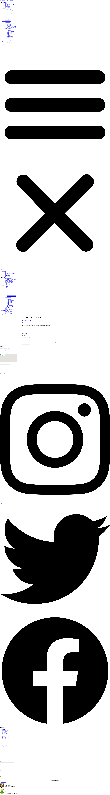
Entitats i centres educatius (9, 13)
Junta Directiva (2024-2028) (10, 4)
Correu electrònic (25, 337)
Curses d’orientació (10, 31)
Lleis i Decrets (7, 7)
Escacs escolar (9, 33)
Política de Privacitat (6, 745)
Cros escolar (9, 30)
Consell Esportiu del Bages (5, 348)
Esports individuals (8, 28)
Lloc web (24, 339)
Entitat (6, 3)
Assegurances (7, 38)
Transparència (7, 6)
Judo (8, 34)
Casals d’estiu (7, 17)
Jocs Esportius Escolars (6, 21)
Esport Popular (5, 41)
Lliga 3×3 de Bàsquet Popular (10, 43)
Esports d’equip (7, 22)
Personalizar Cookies (6, 748)
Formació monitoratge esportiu (12, 10)
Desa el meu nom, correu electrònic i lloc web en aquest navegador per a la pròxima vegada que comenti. (43, 342)
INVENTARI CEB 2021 (27, 320)
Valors (6, 39)
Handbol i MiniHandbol (11, 26)
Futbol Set (9, 25)
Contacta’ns (4, 755)
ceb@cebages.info (6, 373)
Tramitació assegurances (9, 12)
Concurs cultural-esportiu (9, 40)
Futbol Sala (9, 24)
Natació (8, 35)
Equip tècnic (7, 5)
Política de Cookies (5, 747)
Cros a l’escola (7, 20)
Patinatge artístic (10, 36)
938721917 (5, 371)
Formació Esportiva (8, 9)
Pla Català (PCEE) (8, 15)
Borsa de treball (5, 45)
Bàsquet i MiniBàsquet (11, 23)
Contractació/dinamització (9, 11)
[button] (55, 158)
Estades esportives (8, 19)
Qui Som (4, 2)
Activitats (4, 16)
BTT (8, 29)
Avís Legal (4, 746)
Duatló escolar (9, 32)
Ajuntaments (7, 14)
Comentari (24, 333)
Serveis (3, 8)
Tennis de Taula (10, 37)
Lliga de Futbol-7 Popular (9, 44)
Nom (23, 335)
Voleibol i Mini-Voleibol (11, 27)
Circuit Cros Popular (8, 42)
